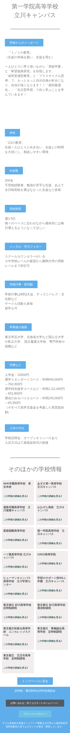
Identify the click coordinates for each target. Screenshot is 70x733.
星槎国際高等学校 (14, 530)
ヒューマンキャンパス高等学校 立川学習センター (17, 581)
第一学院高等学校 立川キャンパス (51, 532)
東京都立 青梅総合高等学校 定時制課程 (51, 630)
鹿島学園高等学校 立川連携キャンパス (17, 509)
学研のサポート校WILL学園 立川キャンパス (51, 579)
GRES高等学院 (46, 554)
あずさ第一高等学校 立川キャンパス (51, 485)
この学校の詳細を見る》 (16, 496)
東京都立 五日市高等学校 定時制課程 (17, 657)
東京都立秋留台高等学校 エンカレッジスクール (17, 631)
